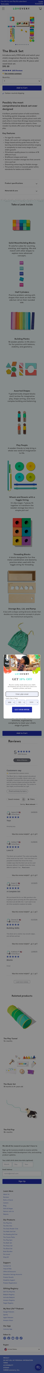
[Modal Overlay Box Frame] (22, 686)
